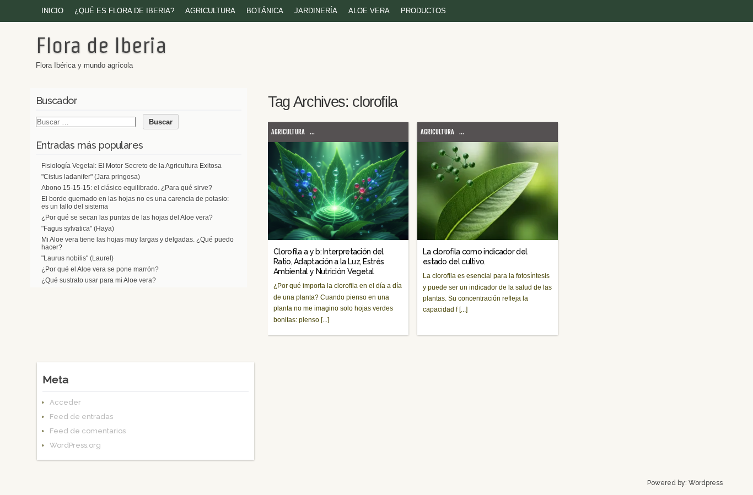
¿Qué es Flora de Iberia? (124, 11)
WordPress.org (75, 445)
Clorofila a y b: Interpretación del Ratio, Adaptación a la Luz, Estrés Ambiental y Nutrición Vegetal (328, 261)
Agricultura (210, 11)
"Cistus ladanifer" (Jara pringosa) (90, 177)
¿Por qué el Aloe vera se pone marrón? (100, 269)
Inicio (52, 11)
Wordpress (706, 483)
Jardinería (315, 11)
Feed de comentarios (88, 431)
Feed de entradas (81, 416)
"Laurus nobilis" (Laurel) (77, 258)
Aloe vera (369, 11)
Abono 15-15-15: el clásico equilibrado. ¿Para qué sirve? (126, 188)
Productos (423, 11)
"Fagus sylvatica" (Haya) (77, 228)
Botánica (264, 11)
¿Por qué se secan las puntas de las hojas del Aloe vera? (127, 217)
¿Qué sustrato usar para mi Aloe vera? (98, 280)
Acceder (65, 402)
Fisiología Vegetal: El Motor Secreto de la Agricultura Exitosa (131, 166)
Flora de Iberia (101, 45)
